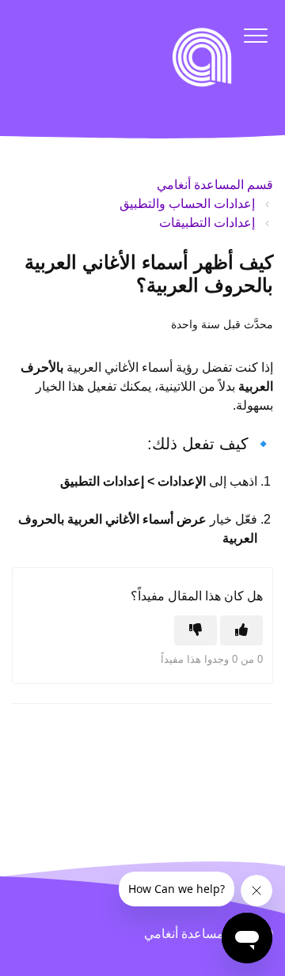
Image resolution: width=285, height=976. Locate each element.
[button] (255, 35)
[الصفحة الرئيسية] (202, 57)
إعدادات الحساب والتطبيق (187, 203)
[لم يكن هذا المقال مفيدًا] (195, 630)
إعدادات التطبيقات (207, 222)
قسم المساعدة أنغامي (215, 184)
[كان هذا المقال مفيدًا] (241, 630)
